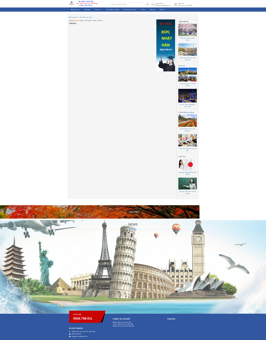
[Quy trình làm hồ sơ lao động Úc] (187, 120)
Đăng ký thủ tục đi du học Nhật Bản (123, 326)
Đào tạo (152, 9)
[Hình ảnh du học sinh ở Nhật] (187, 30)
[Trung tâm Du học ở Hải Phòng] (187, 75)
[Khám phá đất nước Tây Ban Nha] (187, 49)
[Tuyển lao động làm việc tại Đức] (187, 140)
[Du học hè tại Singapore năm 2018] (187, 95)
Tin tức (143, 9)
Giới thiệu (87, 9)
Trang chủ (76, 9)
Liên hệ (161, 9)
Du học (97, 9)
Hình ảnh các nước (130, 9)
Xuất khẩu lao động (112, 9)
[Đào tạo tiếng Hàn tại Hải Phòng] (187, 183)
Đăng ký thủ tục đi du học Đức (122, 322)
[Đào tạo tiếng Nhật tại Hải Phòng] (187, 164)
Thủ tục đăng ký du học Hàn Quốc (123, 324)
